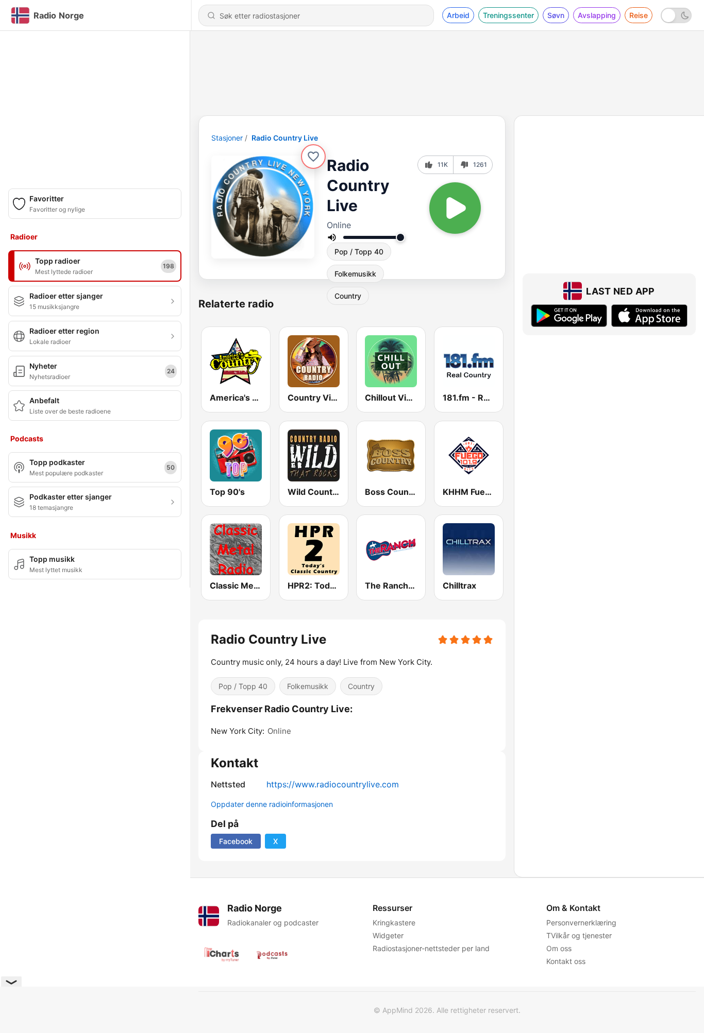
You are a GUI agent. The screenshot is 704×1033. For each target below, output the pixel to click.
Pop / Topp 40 (358, 251)
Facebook (236, 841)
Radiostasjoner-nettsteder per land (431, 948)
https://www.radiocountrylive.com (332, 784)
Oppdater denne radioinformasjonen (272, 804)
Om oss (559, 948)
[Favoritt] (313, 156)
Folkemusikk (355, 273)
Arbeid (458, 15)
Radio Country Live (285, 137)
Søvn (555, 15)
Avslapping (597, 15)
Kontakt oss (565, 961)
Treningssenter (508, 15)
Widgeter (388, 935)
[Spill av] (455, 208)
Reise (638, 15)
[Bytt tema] (676, 15)
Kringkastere (394, 922)
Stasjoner (227, 137)
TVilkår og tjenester (579, 935)
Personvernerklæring (581, 922)
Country (361, 686)
